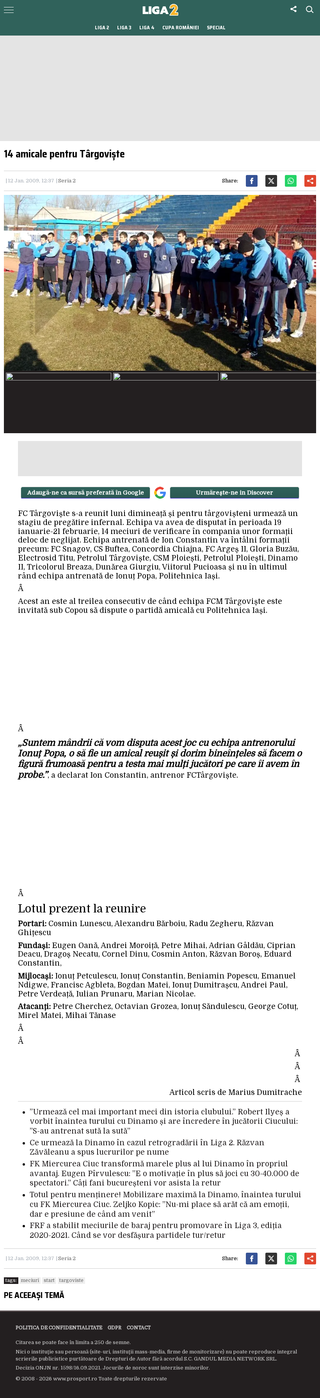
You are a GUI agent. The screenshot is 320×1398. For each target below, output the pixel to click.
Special (216, 27)
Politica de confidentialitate (59, 1327)
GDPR (114, 1327)
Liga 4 (147, 27)
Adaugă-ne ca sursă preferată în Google (85, 492)
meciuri (30, 1280)
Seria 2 (67, 181)
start (49, 1280)
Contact (139, 1327)
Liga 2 (102, 27)
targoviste (71, 1280)
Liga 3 (124, 27)
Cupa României (180, 27)
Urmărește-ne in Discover (234, 492)
